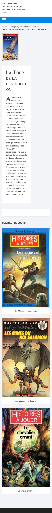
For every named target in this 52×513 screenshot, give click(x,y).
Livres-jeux (13, 27)
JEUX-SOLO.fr (9, 3)
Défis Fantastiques (16, 29)
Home (4, 27)
